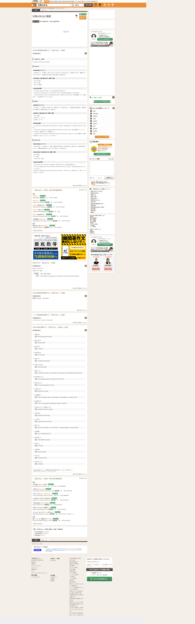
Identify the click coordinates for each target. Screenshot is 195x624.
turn (45, 500)
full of (39, 391)
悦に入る (37, 425)
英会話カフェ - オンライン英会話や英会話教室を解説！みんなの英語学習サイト (76, 603)
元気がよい (93, 194)
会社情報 (52, 578)
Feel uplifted (45, 298)
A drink (34, 504)
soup (36, 495)
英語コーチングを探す (86, 1)
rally (39, 367)
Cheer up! (40, 348)
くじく (39, 370)
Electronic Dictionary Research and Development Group (64, 549)
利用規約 (33, 563)
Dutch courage (41, 421)
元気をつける (38, 340)
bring (45, 520)
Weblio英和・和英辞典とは (37, 560)
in (46, 397)
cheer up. (37, 197)
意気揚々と (46, 407)
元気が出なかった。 (95, 200)
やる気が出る (38, 352)
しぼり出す (40, 364)
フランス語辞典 (72, 572)
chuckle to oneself (64, 427)
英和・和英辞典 (93, 219)
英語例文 (51, 1)
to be (64, 276)
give (42, 490)
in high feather (63, 397)
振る (38, 401)
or (48, 409)
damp (40, 373)
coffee (40, 520)
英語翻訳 (72, 1)
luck (41, 500)
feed (94, 133)
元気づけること (38, 382)
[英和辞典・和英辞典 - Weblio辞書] (35, 1)
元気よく (37, 443)
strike (67, 373)
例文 (43, 10)
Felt (39, 464)
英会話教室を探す (94, 1)
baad (94, 111)
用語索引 (80, 185)
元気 (34, 270)
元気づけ (37, 407)
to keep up (40, 415)
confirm (95, 128)
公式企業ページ (53, 577)
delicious (41, 495)
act (40, 385)
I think (34, 513)
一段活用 (48, 273)
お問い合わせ (53, 560)
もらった (40, 461)
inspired (68, 276)
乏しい (40, 437)
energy (48, 439)
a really (38, 509)
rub (71, 427)
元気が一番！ (93, 196)
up (40, 336)
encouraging (46, 385)
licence (50, 551)
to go (39, 427)
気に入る (37, 455)
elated (44, 397)
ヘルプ (32, 571)
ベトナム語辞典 (93, 226)
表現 (42, 273)
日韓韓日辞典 (72, 571)
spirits (49, 336)
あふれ (38, 388)
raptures (47, 427)
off (41, 427)
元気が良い (93, 210)
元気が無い (93, 208)
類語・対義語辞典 (73, 562)
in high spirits (55, 397)
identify (95, 131)
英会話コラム (92, 233)
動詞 (45, 273)
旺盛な (38, 395)
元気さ (92, 212)
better (41, 464)
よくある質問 (105, 564)
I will (34, 197)
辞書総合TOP (34, 569)
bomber (95, 121)
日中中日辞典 (72, 569)
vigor (47, 391)
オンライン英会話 (77, 1)
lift (38, 336)
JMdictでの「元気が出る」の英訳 (44, 263)
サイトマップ (34, 567)
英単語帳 (63, 1)
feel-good (42, 509)
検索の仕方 (33, 562)
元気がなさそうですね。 (96, 191)
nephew (95, 116)
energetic (37, 220)
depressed (53, 403)
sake (38, 490)
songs (36, 206)
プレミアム (104, 5)
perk (39, 504)
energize (43, 206)
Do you (34, 486)
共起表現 (59, 1)
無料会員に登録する (102, 154)
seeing (40, 227)
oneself (43, 342)
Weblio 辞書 (35, 8)
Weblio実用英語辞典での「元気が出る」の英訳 (49, 50)
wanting (43, 439)
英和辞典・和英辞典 (42, 8)
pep (49, 490)
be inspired (38, 298)
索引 (77, 185)
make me (43, 216)
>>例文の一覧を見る (37, 230)
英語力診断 (68, 1)
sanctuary (95, 113)
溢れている (40, 376)
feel (46, 216)
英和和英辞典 (46, 1)
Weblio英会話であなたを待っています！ (102, 255)
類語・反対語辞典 (93, 218)
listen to (45, 220)
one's (45, 360)
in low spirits (46, 403)
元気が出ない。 (94, 198)
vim (42, 391)
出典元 (74, 185)
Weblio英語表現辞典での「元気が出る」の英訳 (49, 293)
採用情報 (52, 580)
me (48, 495)
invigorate (43, 211)
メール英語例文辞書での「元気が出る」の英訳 (49, 315)
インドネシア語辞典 (94, 224)
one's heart (45, 336)
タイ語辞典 (92, 225)
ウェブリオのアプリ (35, 577)
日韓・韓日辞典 (93, 221)
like (40, 457)
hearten (60, 276)
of (42, 385)
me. (46, 206)
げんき (38, 268)
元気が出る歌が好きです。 (97, 203)
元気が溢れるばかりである (97, 207)
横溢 (38, 431)
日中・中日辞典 (93, 220)
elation (39, 451)
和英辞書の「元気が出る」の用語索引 (37, 543)
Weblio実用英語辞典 (50, 8)
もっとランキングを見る (102, 137)
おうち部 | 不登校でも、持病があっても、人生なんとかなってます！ (76, 609)
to (40, 276)
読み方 (34, 268)
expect (34, 211)
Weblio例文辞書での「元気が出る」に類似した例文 (50, 327)
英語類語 (55, 1)
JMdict (55, 548)
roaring (72, 397)
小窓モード (95, 5)
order (94, 118)
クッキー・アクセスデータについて (39, 572)
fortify (39, 342)
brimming (53, 379)
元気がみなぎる (94, 193)
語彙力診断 (92, 231)
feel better (35, 227)
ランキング (84, 185)
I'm (38, 354)
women (95, 123)
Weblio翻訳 (111, 158)
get (36, 202)
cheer (44, 486)
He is (39, 379)
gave (45, 495)
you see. (47, 513)
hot (37, 520)
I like (34, 206)
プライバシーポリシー (36, 565)
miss (94, 126)
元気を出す (37, 334)
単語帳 (91, 230)
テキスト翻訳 (96, 159)
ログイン (108, 5)
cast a (51, 373)
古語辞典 (91, 222)
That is (34, 509)
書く (41, 270)
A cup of (35, 490)
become (40, 409)
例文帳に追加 (42, 195)
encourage (40, 513)
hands (76, 427)
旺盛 (38, 449)
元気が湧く (93, 205)
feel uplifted (44, 276)
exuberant (43, 379)
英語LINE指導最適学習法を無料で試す (83, 17)
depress (41, 360)
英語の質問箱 (72, 582)
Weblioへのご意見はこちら (93, 561)
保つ (39, 413)
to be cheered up (52, 276)
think (37, 486)
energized (76, 276)
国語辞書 (91, 216)
